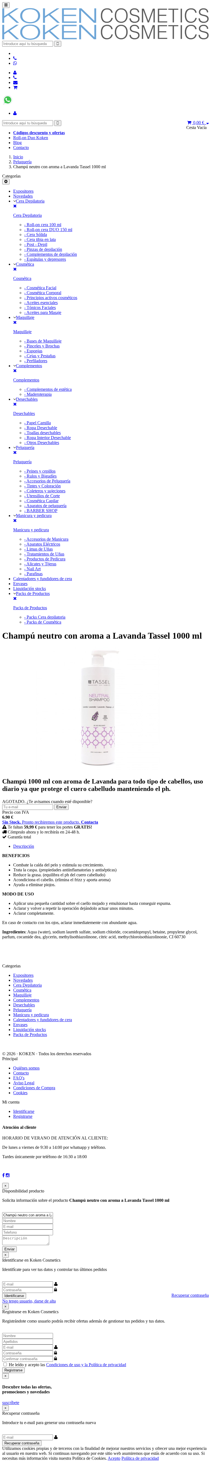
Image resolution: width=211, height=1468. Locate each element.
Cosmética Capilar (41, 500)
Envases (20, 583)
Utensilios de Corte (42, 495)
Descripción (23, 846)
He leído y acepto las (67, 1364)
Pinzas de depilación (43, 249)
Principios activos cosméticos (50, 297)
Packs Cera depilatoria (44, 617)
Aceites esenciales (41, 302)
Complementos (29, 365)
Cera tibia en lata (40, 239)
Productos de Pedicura (44, 559)
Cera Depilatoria (30, 201)
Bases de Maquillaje (43, 341)
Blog (17, 142)
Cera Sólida (35, 234)
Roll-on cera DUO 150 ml (48, 229)
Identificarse (23, 1111)
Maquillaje (25, 317)
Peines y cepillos (39, 471)
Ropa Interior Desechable (47, 437)
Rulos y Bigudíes (40, 476)
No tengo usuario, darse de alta (29, 1301)
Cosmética (25, 264)
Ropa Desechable (40, 427)
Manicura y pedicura (34, 515)
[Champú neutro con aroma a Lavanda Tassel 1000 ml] (98, 768)
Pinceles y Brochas (42, 346)
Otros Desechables (41, 442)
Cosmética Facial (40, 287)
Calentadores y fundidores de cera (42, 578)
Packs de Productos (33, 593)
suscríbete (10, 1402)
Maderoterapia (38, 394)
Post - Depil (35, 244)
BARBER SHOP (40, 510)
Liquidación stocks (29, 588)
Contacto (21, 147)
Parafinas (33, 573)
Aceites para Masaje (42, 312)
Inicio (18, 157)
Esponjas (33, 351)
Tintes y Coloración (42, 486)
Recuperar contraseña (190, 1295)
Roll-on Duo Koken (30, 137)
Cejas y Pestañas (39, 355)
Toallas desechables (42, 432)
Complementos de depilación (50, 254)
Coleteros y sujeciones (44, 491)
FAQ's (18, 1078)
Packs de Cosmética (42, 622)
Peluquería (22, 161)
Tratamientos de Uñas (44, 554)
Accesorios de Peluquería (47, 481)
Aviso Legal (23, 1082)
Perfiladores (35, 360)
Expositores (23, 191)
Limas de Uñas (38, 549)
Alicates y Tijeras (40, 564)
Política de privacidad (140, 1458)
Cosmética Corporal (42, 292)
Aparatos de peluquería (45, 505)
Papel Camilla (37, 422)
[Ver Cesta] (15, 87)
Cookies (20, 1092)
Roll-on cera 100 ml (42, 224)
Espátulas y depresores (45, 259)
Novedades (23, 196)
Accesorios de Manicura (46, 539)
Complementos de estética (48, 389)
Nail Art (32, 568)
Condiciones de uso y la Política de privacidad (86, 1364)
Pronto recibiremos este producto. (50, 822)
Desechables (27, 399)
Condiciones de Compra (34, 1087)
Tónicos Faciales (40, 307)
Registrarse (22, 1116)
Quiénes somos (26, 1068)
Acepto (114, 1458)
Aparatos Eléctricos (42, 544)
